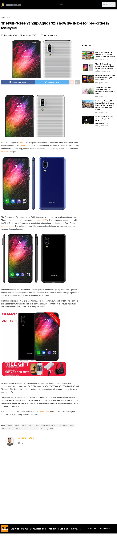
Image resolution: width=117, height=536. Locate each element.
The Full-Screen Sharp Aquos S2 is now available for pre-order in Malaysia (104, 66)
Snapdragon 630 (47, 429)
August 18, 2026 (102, 59)
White (55, 411)
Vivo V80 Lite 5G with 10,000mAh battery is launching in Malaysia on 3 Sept (104, 90)
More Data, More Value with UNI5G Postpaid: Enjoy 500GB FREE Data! (105, 77)
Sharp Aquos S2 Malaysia (45, 425)
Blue (47, 411)
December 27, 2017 (103, 71)
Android (9, 425)
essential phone (7, 226)
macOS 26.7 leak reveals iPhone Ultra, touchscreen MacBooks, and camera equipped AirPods (104, 120)
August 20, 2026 (102, 83)
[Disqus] (40, 486)
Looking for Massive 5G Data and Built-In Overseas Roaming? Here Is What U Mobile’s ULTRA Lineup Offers (104, 105)
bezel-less (5, 151)
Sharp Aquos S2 (26, 145)
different (21, 142)
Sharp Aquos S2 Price (66, 425)
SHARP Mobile (21, 429)
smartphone (34, 429)
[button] (61, 4)
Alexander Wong (26, 437)
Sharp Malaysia (8, 429)
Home (3, 17)
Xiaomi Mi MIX (41, 220)
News (8, 17)
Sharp (17, 425)
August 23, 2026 (102, 96)
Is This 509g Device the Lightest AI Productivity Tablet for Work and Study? (105, 54)
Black (42, 411)
